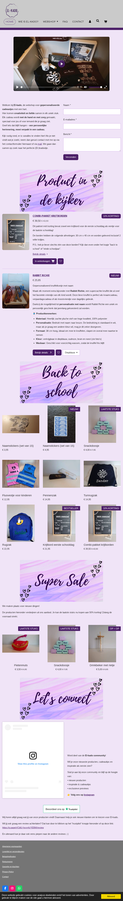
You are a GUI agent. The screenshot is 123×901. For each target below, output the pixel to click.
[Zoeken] (97, 21)
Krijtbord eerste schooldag (58, 544)
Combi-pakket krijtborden (50, 215)
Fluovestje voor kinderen (17, 495)
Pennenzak (49, 495)
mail (40, 144)
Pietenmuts (21, 665)
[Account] (89, 22)
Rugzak (6, 544)
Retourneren (7, 862)
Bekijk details (39, 254)
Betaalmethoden (9, 857)
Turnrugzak (90, 495)
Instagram (89, 794)
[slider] (48, 87)
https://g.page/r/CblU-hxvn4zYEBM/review (23, 827)
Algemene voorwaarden (12, 846)
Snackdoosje (91, 445)
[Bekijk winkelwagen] (105, 22)
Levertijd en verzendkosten (13, 852)
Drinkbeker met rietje (102, 665)
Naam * (67, 105)
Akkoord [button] (111, 896)
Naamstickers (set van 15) (18, 445)
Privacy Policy (8, 872)
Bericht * (67, 134)
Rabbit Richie (41, 275)
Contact (5, 877)
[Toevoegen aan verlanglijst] (61, 261)
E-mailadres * (70, 119)
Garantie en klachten (10, 867)
